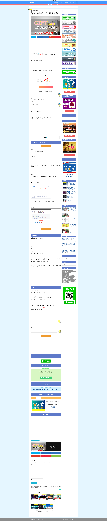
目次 (61, 2)
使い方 (71, 280)
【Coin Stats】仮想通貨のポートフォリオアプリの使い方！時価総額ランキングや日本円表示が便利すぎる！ (73, 231)
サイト (31, 479)
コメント (32, 464)
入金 (72, 280)
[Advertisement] (46, 45)
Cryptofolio (64, 271)
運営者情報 (66, 2)
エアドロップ (71, 276)
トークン (68, 278)
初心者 (63, 281)
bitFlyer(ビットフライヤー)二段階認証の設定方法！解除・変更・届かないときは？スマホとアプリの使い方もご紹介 (73, 225)
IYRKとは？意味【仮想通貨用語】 (73, 218)
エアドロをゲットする (45, 228)
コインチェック (70, 277)
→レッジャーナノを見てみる (69, 174)
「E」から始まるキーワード (66, 273)
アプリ (73, 275)
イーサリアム (64, 276)
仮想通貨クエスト (34, 2)
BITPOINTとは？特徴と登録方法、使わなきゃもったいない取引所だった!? (71, 192)
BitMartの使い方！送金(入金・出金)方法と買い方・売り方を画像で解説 (71, 201)
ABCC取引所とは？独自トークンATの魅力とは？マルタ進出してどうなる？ (71, 188)
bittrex (65, 270)
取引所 (65, 281)
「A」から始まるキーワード (67, 272)
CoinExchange (71, 270)
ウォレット (67, 276)
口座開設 (68, 281)
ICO (68, 271)
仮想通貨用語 (56, 2)
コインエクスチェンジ (65, 277)
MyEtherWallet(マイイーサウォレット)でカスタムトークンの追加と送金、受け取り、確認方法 (73, 214)
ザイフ (73, 277)
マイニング (68, 279)
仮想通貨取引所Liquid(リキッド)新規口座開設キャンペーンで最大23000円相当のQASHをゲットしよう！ (69, 184)
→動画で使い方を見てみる (69, 176)
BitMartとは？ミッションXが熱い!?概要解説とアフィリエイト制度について (71, 196)
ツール (65, 278)
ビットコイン (71, 278)
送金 (68, 282)
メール (32, 476)
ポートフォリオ (64, 279)
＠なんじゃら (40, 53)
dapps (66, 271)
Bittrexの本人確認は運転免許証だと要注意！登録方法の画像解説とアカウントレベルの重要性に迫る (73, 209)
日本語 (73, 281)
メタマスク (71, 279)
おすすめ (71, 275)
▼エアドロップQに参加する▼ (45, 377)
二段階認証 (74, 279)
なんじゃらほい (68, 239)
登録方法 (53, 407)
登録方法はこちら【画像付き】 (69, 91)
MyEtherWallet (74, 271)
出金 (74, 280)
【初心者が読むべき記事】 (54, 4)
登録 (74, 281)
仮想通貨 (64, 280)
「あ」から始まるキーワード (66, 274)
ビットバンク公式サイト (54, 406)
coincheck (68, 270)
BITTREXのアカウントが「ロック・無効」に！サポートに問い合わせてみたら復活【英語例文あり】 (69, 244)
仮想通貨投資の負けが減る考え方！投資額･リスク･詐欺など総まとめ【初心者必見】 (46, 389)
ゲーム (74, 276)
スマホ (63, 278)
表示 (46, 137)
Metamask (71, 271)
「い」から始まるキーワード (66, 275)
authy (63, 270)
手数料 (70, 281)
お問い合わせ (72, 2)
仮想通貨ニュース (67, 280)
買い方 (66, 282)
